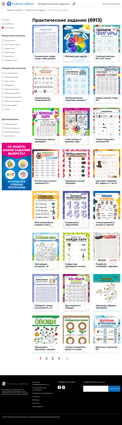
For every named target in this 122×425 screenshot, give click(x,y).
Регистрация (114, 4)
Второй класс (10, 52)
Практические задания (55, 3)
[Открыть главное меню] (3, 4)
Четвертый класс (11, 60)
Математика (9, 85)
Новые (7, 20)
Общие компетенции (12, 93)
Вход (105, 4)
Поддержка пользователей (42, 393)
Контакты (35, 403)
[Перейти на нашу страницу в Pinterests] (63, 387)
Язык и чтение (10, 81)
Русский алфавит (11, 105)
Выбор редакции (11, 124)
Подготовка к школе (12, 44)
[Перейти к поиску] (74, 4)
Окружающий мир (11, 77)
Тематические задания (13, 101)
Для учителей (10, 136)
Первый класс (10, 48)
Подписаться (114, 388)
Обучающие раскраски (13, 97)
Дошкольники (10, 40)
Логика (7, 109)
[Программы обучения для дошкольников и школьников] (17, 190)
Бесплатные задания (12, 132)
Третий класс (9, 56)
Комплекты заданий (12, 128)
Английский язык (11, 73)
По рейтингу (9, 24)
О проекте (36, 396)
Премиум (35, 400)
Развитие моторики (12, 89)
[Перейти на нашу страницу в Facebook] (59, 387)
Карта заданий (37, 406)
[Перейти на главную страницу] (20, 4)
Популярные (9, 28)
